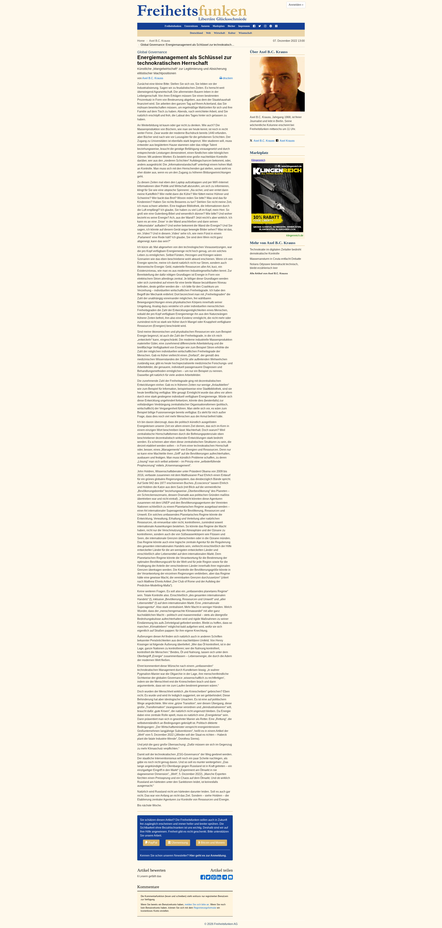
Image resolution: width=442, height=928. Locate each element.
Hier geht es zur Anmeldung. (208, 855)
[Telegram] (224, 878)
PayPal (152, 842)
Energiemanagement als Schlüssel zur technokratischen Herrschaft (184, 58)
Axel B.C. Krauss (159, 40)
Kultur (232, 33)
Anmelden (295, 4)
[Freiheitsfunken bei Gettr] (276, 26)
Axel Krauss (286, 140)
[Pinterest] (213, 878)
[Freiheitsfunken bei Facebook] (254, 26)
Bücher (231, 26)
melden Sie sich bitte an (197, 904)
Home (141, 40)
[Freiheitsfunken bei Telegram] (270, 26)
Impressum (244, 26)
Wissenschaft (245, 33)
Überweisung (179, 842)
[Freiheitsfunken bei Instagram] (265, 26)
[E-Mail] (230, 878)
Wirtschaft (219, 33)
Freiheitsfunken (173, 26)
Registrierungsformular (205, 907)
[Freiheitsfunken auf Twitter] (259, 26)
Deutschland (196, 33)
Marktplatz (219, 26)
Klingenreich (258, 160)
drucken (227, 78)
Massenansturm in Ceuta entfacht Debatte (275, 258)
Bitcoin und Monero (212, 842)
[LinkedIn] (219, 878)
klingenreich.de (294, 235)
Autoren (205, 26)
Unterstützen (191, 26)
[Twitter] (208, 878)
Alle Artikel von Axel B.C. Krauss (269, 273)
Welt (208, 33)
